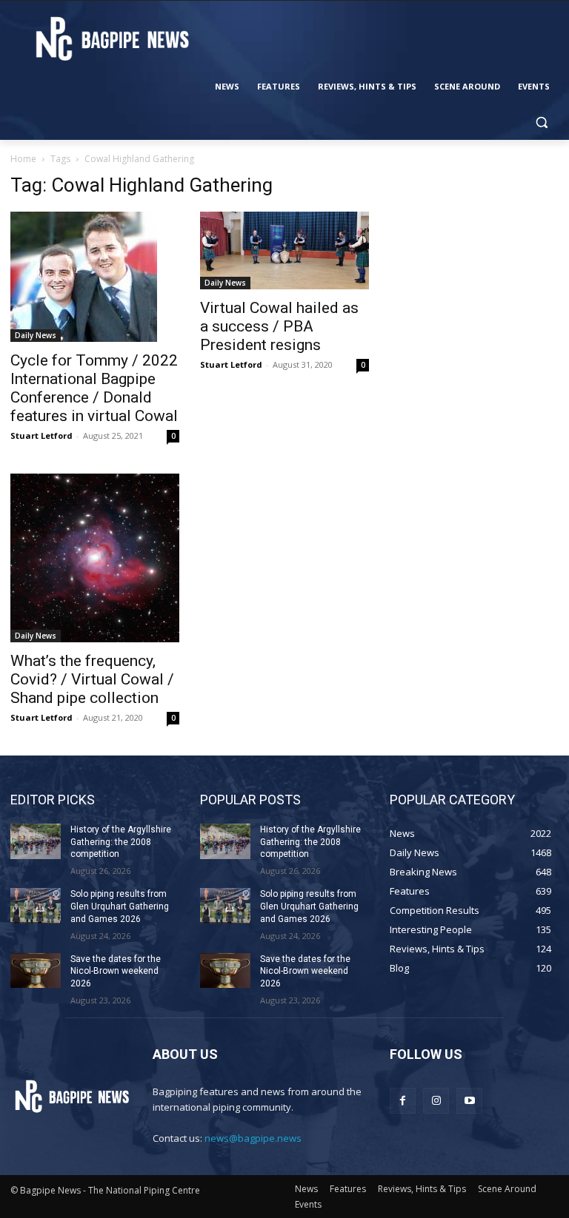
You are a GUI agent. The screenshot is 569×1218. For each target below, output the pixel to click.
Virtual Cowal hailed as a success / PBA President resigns (279, 326)
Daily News (35, 335)
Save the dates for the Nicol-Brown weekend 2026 (115, 971)
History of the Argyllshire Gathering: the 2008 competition (120, 842)
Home (23, 158)
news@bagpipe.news (253, 1138)
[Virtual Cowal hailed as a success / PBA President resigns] (284, 250)
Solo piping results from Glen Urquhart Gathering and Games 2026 (119, 906)
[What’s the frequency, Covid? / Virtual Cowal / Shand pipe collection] (94, 558)
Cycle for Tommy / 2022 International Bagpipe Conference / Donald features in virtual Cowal (94, 388)
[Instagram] (436, 1101)
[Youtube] (469, 1101)
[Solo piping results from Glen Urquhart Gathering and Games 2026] (35, 905)
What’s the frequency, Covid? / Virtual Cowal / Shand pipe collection (92, 679)
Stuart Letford (41, 435)
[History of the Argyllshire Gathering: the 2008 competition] (35, 841)
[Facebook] (403, 1101)
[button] (541, 122)
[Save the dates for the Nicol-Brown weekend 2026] (35, 971)
